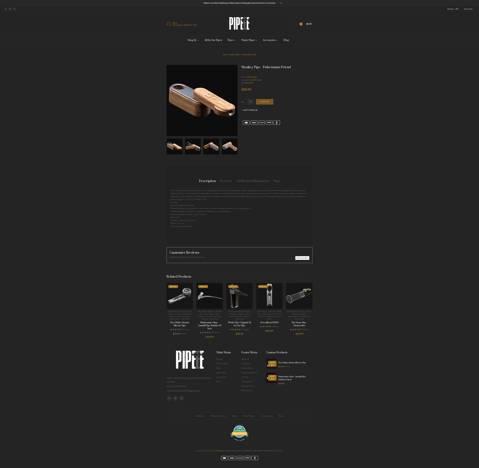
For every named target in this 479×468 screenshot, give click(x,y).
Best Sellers (172, 311)
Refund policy (246, 391)
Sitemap (244, 377)
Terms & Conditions (249, 373)
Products (178, 316)
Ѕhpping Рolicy (247, 382)
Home (225, 55)
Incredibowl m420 (269, 322)
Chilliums (271, 311)
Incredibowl (277, 314)
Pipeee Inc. (220, 451)
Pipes (171, 316)
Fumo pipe (301, 311)
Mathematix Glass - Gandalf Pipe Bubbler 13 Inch (209, 325)
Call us (174, 23)
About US (245, 359)
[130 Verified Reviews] (239, 442)
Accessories (221, 377)
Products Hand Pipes (214, 316)
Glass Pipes (209, 314)
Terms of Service (248, 386)
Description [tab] (207, 181)
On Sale (177, 314)
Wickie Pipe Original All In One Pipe (239, 324)
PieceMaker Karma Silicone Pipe (179, 324)
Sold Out (264, 101)
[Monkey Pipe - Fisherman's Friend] (174, 146)
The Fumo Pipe (304, 316)
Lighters (242, 314)
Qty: (243, 102)
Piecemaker (186, 314)
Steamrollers (271, 316)
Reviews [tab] (226, 181)
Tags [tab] (276, 181)
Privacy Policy (247, 368)
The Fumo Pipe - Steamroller (299, 324)
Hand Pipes (182, 311)
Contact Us (246, 364)
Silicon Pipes (175, 319)
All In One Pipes (234, 311)
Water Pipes (221, 373)
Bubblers (211, 311)
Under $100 (185, 319)
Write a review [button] (302, 258)
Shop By (186, 316)
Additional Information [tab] (252, 181)
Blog (218, 382)
